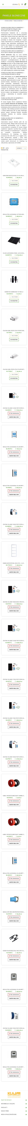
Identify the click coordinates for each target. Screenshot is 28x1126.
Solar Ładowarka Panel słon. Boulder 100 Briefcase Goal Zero (14, 253)
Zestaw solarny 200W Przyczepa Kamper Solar (14, 640)
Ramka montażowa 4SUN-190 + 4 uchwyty (14, 563)
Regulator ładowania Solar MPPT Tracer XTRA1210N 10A (14, 873)
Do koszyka (14, 184)
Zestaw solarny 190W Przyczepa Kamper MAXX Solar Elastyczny (14, 524)
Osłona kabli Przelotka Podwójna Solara (14, 330)
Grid (2, 148)
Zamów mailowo (14, 417)
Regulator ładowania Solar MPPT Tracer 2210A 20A (14, 1067)
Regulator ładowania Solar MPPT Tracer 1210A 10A (14, 989)
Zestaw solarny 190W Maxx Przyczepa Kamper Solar (14, 602)
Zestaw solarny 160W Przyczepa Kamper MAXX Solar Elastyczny (14, 757)
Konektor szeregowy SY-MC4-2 (14, 292)
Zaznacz (21, 148)
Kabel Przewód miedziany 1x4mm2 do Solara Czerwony (14, 834)
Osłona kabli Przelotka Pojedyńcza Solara (14, 369)
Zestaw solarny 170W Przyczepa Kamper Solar (14, 679)
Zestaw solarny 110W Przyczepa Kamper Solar (14, 718)
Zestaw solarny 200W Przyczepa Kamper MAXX (14, 408)
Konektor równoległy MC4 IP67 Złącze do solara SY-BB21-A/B (14, 950)
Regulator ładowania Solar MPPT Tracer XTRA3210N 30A (14, 447)
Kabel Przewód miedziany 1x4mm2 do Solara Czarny (14, 795)
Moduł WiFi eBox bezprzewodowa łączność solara (14, 912)
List (4, 148)
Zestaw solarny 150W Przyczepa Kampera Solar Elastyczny (14, 1028)
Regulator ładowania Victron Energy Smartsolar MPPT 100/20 (14, 214)
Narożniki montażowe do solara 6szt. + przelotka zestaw (14, 175)
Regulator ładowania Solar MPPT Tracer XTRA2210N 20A (14, 485)
